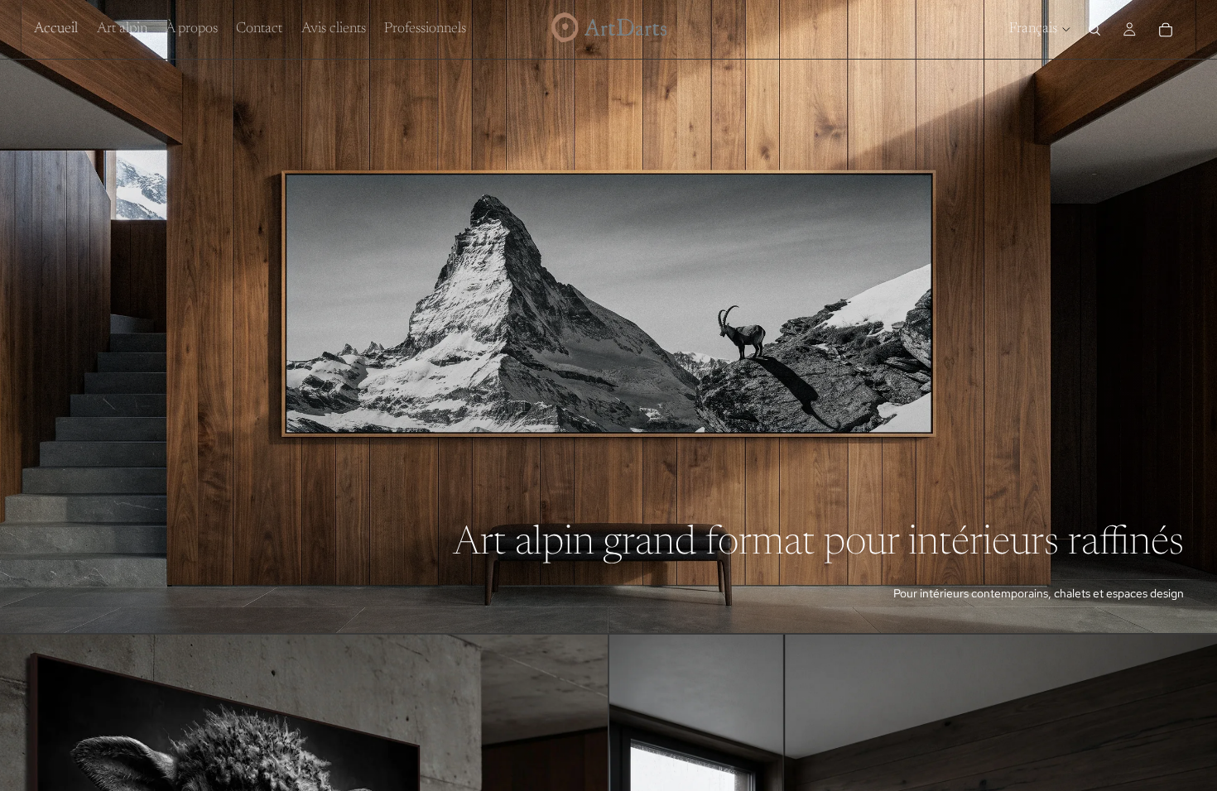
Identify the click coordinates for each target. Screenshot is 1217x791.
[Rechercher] (1094, 30)
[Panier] (1165, 30)
